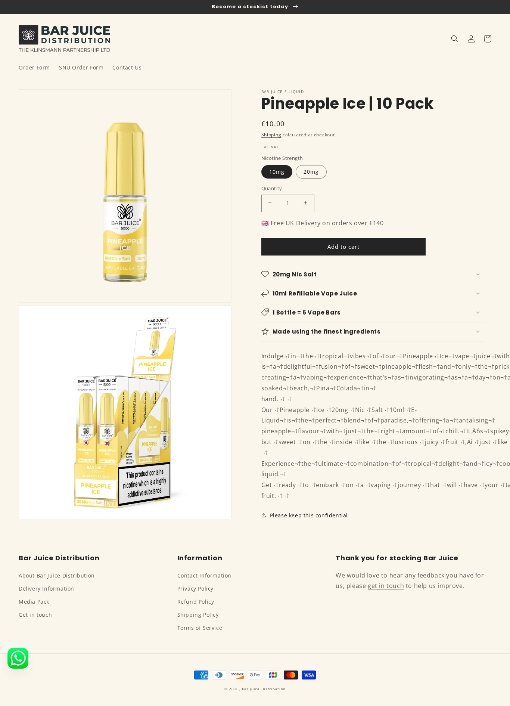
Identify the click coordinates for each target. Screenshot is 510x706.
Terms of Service (200, 627)
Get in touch (35, 614)
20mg (311, 171)
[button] (455, 39)
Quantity (271, 188)
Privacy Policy (195, 588)
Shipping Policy (198, 614)
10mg (276, 171)
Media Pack (34, 601)
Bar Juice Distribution (264, 688)
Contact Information (204, 575)
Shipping (271, 134)
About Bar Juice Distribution (57, 575)
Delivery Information (46, 588)
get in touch (386, 586)
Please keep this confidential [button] (309, 514)
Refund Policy (195, 601)
